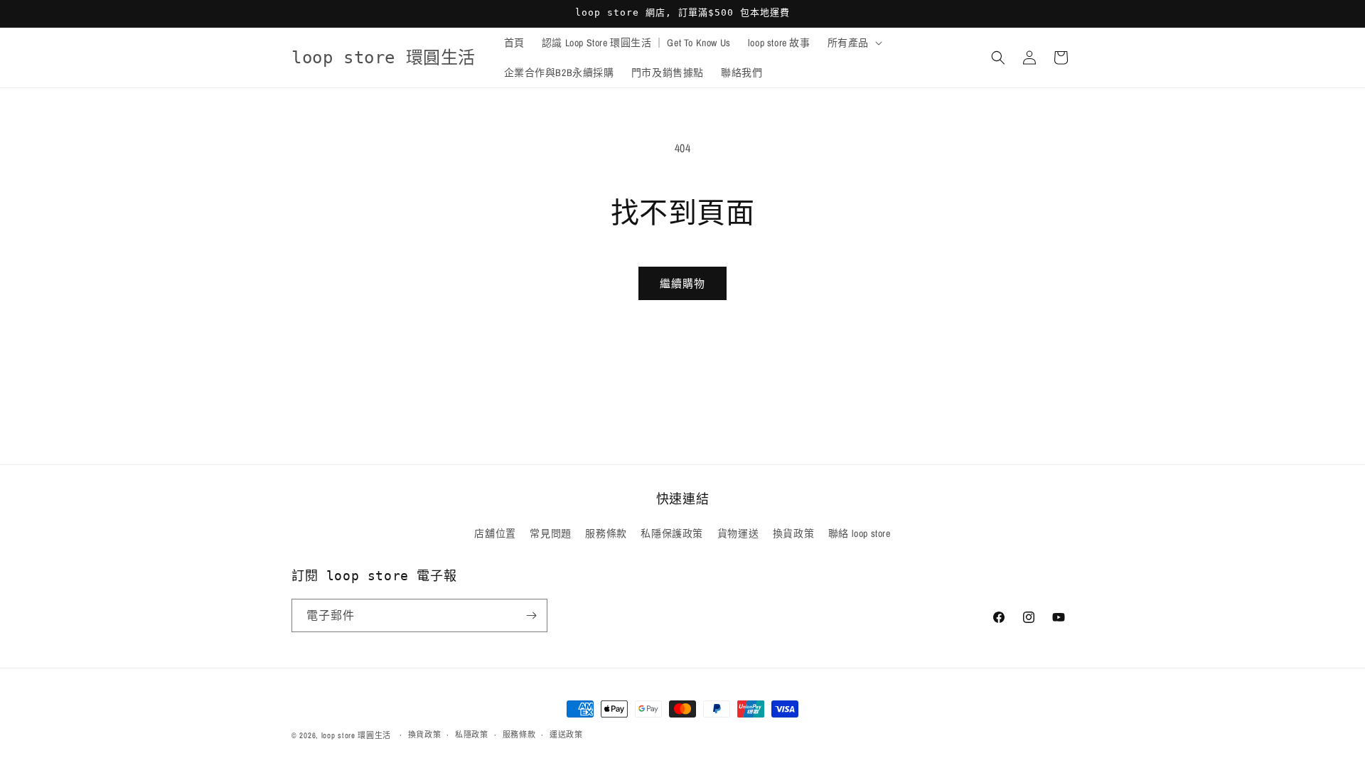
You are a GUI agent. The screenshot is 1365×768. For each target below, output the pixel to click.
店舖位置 (494, 533)
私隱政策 (471, 735)
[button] (853, 43)
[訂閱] (531, 615)
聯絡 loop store (859, 533)
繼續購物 (682, 283)
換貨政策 (793, 533)
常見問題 (550, 533)
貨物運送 (738, 533)
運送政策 (566, 735)
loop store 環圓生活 (356, 735)
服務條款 (605, 533)
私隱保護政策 (672, 533)
